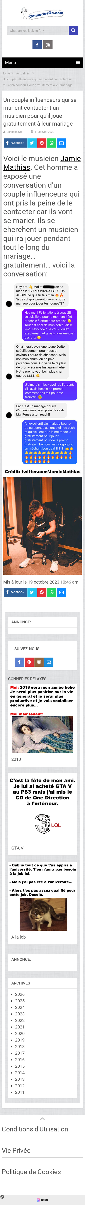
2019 (20, 1040)
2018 (16, 759)
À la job (18, 937)
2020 (20, 1033)
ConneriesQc (14, 131)
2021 (20, 1027)
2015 (20, 1066)
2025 (20, 1000)
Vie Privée (16, 1150)
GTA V (17, 848)
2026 (20, 994)
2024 (20, 1007)
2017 (20, 1053)
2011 (20, 1092)
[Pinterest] (29, 662)
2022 (20, 1020)
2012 (20, 1085)
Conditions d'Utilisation (35, 1129)
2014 (20, 1072)
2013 (20, 1079)
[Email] (48, 662)
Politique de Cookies (31, 1172)
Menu (10, 62)
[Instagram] (39, 662)
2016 (20, 1059)
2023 (20, 1014)
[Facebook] (19, 662)
